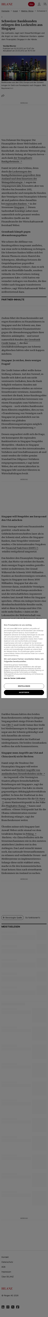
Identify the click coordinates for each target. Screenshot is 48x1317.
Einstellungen (24, 686)
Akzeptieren (24, 692)
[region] (24, 658)
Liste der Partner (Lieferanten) (14, 678)
